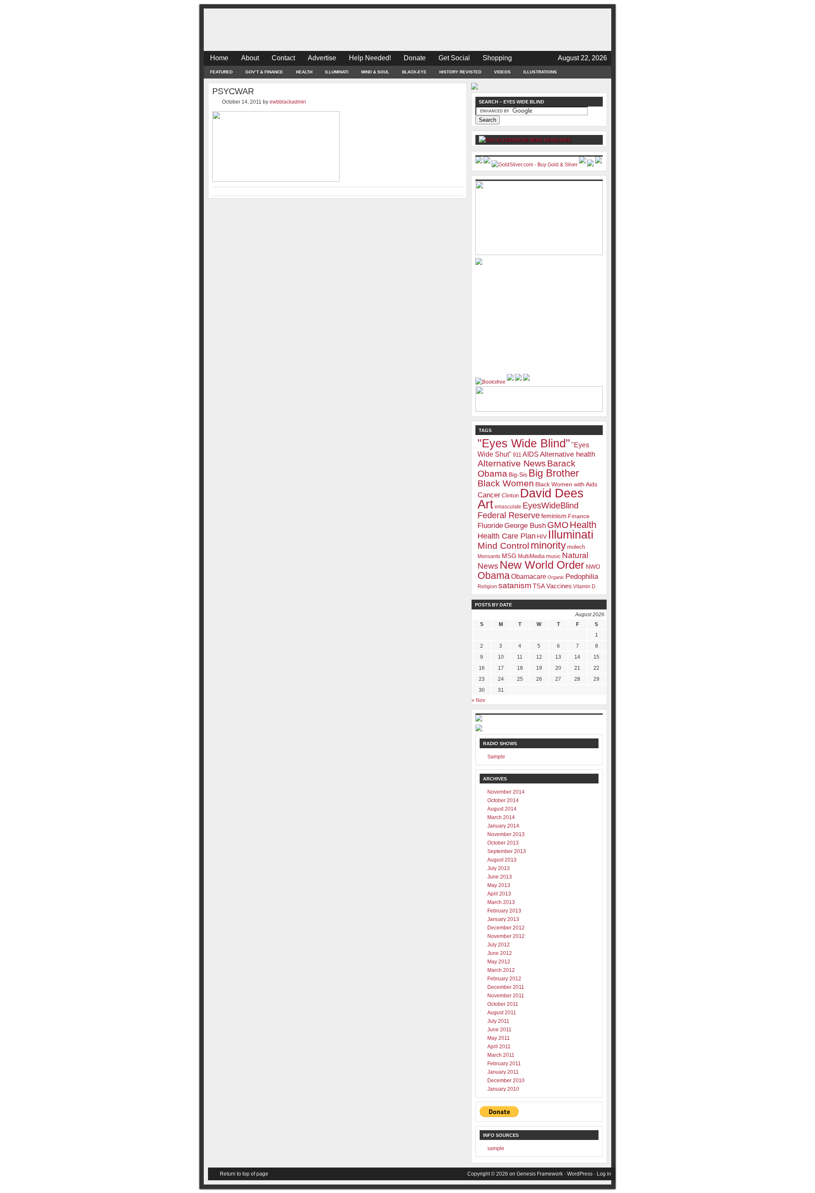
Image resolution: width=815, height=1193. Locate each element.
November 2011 (505, 996)
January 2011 (503, 1072)
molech (576, 547)
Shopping (497, 58)
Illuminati (336, 72)
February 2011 (504, 1064)
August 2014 (502, 809)
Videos (502, 72)
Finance (579, 516)
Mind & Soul (375, 72)
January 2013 (503, 919)
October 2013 (503, 843)
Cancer (489, 495)
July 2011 (498, 1021)
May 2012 (498, 962)
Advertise (322, 58)
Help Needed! (370, 58)
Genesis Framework (540, 1174)
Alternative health (567, 454)
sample (495, 1148)
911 (517, 455)
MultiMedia (531, 556)
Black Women (506, 483)
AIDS (531, 454)
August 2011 (501, 1013)
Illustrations (540, 72)
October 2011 (502, 1004)
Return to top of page (244, 1174)
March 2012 (501, 970)
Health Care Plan (507, 536)
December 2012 (506, 928)
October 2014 (503, 800)
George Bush (525, 526)
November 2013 (506, 834)
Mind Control (503, 546)
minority (548, 545)
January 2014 (503, 826)
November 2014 (506, 792)
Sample (496, 757)
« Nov (478, 700)
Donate (415, 58)
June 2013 (499, 877)
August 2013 (502, 860)
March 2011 (500, 1055)
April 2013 (499, 894)
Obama (494, 575)
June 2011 (499, 1030)
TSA (539, 585)
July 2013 (498, 868)
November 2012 (506, 936)
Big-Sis (518, 474)
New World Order (542, 565)
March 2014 (501, 817)
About (250, 58)
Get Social (454, 58)
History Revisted (460, 72)
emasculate (508, 507)
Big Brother (553, 473)
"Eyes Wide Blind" (524, 443)
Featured (221, 72)
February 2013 (504, 911)
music (553, 556)
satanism (514, 585)
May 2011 (498, 1038)
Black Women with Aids (566, 484)
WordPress (580, 1174)
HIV (542, 536)
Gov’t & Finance (264, 72)
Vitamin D (584, 586)
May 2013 (498, 885)
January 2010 (503, 1089)
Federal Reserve (509, 515)
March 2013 (501, 902)
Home (219, 58)
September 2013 (506, 851)
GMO (557, 525)
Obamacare (528, 576)
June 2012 (499, 953)
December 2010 (506, 1081)
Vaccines (559, 585)
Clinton (510, 495)
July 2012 (498, 945)
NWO (593, 566)
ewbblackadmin (288, 102)
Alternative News (512, 463)
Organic (556, 577)
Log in (604, 1174)
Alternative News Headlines (533, 140)
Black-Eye (414, 72)
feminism (554, 515)
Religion (487, 586)
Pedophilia (581, 576)
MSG (509, 555)
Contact (283, 58)
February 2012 (504, 979)
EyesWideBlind (551, 505)
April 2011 (499, 1047)
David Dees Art (531, 498)
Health (304, 72)
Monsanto (489, 556)
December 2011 (505, 987)
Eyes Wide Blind (407, 29)
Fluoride (490, 525)
